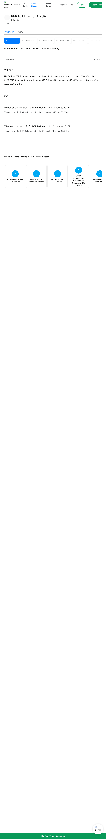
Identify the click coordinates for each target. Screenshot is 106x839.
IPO (56, 5)
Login (82, 5)
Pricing (72, 5)
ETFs (41, 5)
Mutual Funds (49, 5)
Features (63, 5)
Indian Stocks (34, 5)
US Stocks (25, 5)
